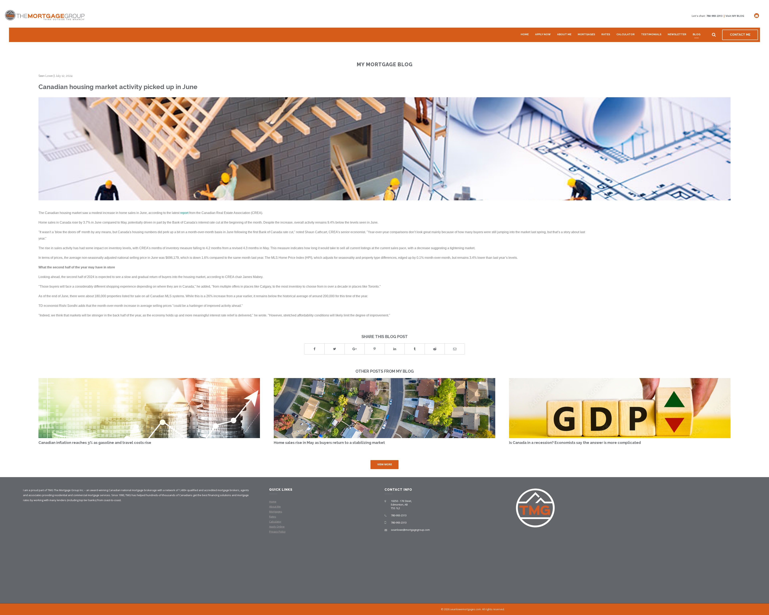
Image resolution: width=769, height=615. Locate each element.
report (184, 213)
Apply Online (277, 526)
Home (525, 34)
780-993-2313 (714, 16)
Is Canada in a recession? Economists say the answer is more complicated (575, 442)
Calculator (625, 34)
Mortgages (586, 34)
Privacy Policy (277, 531)
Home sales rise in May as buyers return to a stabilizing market (329, 442)
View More (384, 464)
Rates (605, 34)
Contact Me (740, 34)
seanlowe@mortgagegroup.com (410, 530)
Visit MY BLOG (735, 16)
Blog (696, 34)
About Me (564, 34)
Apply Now (543, 34)
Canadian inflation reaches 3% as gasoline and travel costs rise (94, 442)
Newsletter (677, 34)
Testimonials (651, 34)
